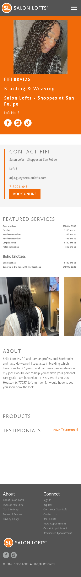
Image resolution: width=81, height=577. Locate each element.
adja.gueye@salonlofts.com (28, 178)
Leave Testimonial (65, 430)
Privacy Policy (11, 519)
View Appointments (54, 523)
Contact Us (49, 514)
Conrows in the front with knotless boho (22, 267)
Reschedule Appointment (57, 533)
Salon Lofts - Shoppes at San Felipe (33, 160)
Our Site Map (10, 509)
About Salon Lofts (13, 500)
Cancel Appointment (55, 528)
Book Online (25, 194)
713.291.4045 (18, 187)
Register (47, 504)
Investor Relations (13, 504)
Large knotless (9, 242)
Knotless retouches (12, 234)
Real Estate (49, 519)
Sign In (47, 500)
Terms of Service (12, 514)
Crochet (6, 230)
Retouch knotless (11, 246)
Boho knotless (9, 262)
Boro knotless (9, 226)
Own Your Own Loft (55, 509)
